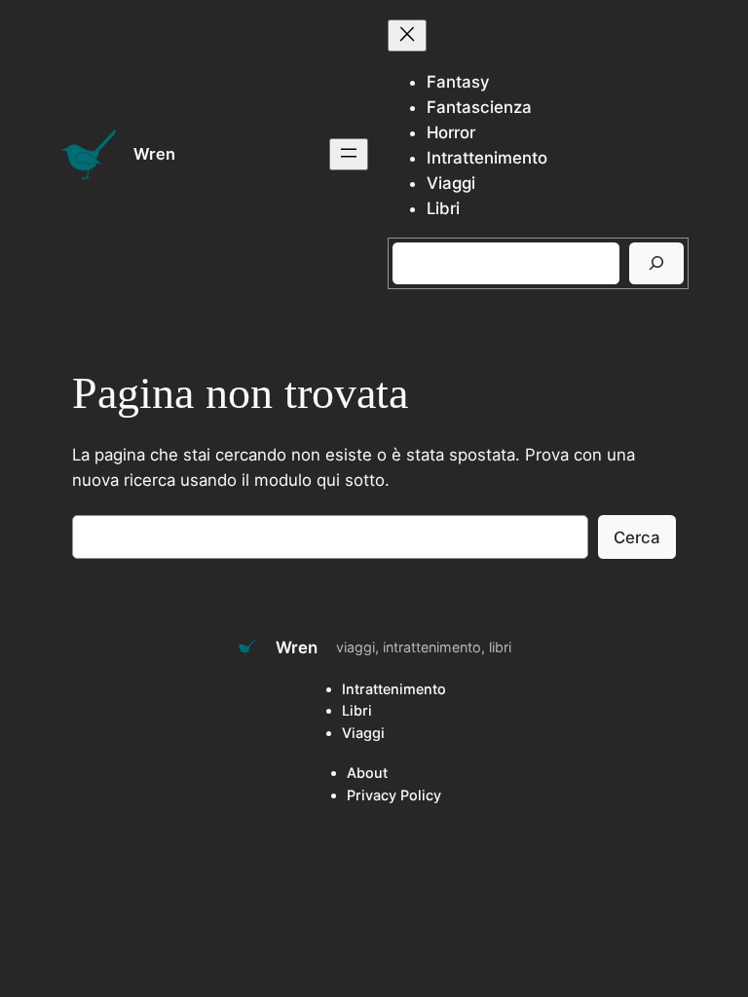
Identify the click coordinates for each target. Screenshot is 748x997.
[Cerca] (656, 263)
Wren (154, 154)
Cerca (637, 537)
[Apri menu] (348, 154)
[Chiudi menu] (407, 35)
